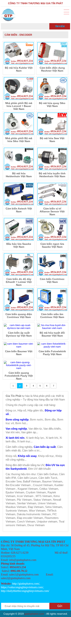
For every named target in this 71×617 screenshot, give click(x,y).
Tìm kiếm (60, 26)
